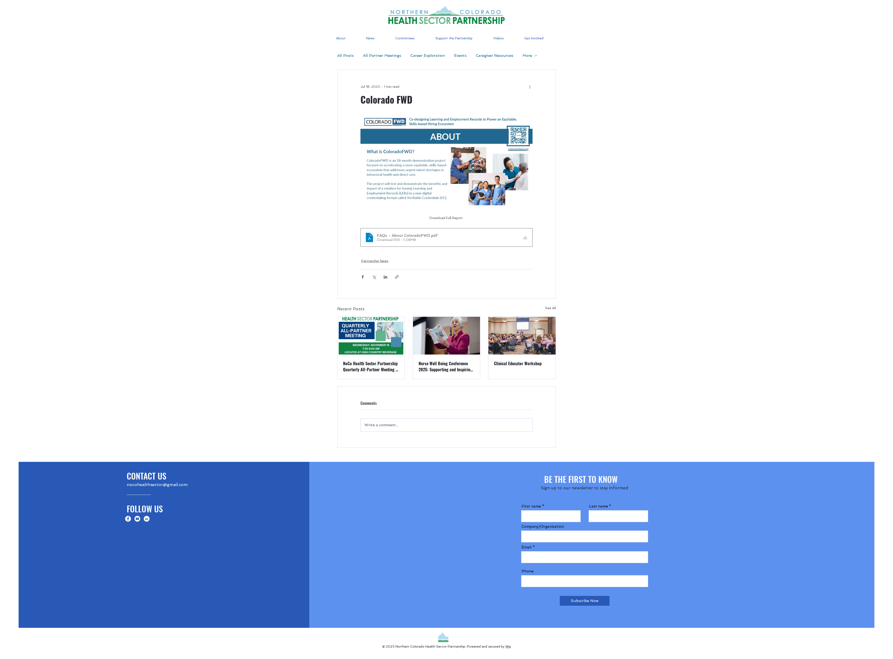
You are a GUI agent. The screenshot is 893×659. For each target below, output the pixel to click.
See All (550, 308)
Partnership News (374, 261)
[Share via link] (397, 277)
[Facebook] (128, 519)
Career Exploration (427, 55)
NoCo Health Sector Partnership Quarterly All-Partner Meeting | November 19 (370, 366)
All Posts (345, 55)
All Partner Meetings (382, 55)
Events (460, 55)
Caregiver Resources (494, 55)
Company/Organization (543, 526)
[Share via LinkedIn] (385, 277)
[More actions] (530, 86)
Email (527, 547)
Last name (598, 506)
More (527, 55)
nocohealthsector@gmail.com (157, 484)
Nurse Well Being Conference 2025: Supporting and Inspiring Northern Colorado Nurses (445, 366)
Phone (527, 571)
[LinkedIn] (147, 519)
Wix (508, 646)
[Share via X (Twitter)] (374, 277)
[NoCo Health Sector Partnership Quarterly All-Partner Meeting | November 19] (371, 336)
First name (531, 506)
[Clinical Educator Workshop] (522, 336)
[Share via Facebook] (362, 277)
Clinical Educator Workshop (518, 363)
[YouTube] (137, 519)
